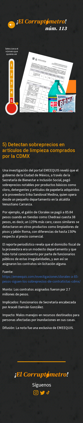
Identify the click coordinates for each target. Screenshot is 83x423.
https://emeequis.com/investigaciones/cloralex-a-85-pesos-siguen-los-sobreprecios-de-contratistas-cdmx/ (41, 279)
